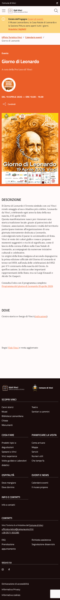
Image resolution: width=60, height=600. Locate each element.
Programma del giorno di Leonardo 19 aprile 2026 (27, 286)
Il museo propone (40, 487)
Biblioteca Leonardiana (12, 416)
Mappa (35, 447)
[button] (56, 3)
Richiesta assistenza (41, 539)
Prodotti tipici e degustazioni (9, 445)
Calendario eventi (33, 37)
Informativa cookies (11, 595)
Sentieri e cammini (41, 411)
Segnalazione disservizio (43, 544)
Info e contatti (8, 504)
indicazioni (41, 316)
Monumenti (7, 425)
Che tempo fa (38, 460)
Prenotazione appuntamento (9, 546)
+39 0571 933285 (10, 532)
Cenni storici (8, 407)
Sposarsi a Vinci (9, 451)
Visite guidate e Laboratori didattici (14, 463)
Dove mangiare (9, 482)
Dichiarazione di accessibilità (15, 583)
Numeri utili (37, 456)
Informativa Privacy (11, 589)
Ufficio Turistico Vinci (12, 37)
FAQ (4, 539)
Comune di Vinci (9, 3)
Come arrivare (38, 442)
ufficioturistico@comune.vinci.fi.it (17, 529)
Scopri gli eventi (36, 19)
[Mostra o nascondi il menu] (4, 11)
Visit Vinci (13, 347)
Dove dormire (8, 487)
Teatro (35, 407)
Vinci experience (9, 456)
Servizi (35, 451)
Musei (4, 411)
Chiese (5, 420)
